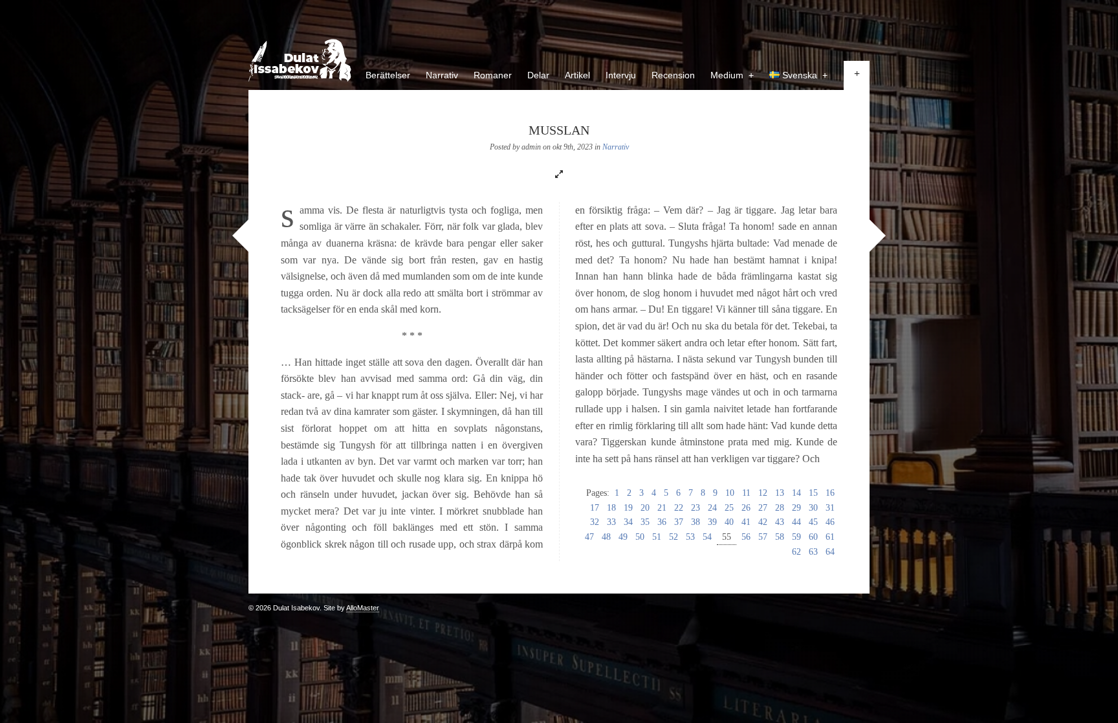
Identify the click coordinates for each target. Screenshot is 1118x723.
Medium (732, 75)
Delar (538, 75)
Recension (673, 75)
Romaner (493, 75)
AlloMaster (362, 608)
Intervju (621, 75)
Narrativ (442, 75)
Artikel (577, 75)
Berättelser (388, 75)
